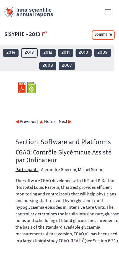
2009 (102, 53)
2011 (65, 53)
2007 (67, 66)
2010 (83, 53)
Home (49, 122)
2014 (10, 53)
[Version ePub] (32, 87)
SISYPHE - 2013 (22, 34)
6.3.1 (112, 241)
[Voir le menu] (108, 11)
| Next (62, 122)
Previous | (29, 122)
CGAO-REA (68, 241)
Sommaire (103, 35)
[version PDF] (22, 87)
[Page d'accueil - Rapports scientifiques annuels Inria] (31, 12)
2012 (47, 53)
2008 (48, 66)
